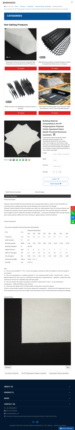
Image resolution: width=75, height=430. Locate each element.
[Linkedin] (37, 422)
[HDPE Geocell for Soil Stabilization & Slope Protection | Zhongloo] (20, 88)
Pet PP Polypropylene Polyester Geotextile (34, 373)
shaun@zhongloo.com (12, 413)
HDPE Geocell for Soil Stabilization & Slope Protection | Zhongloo (20, 107)
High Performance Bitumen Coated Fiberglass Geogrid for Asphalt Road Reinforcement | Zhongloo (54, 63)
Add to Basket (54, 184)
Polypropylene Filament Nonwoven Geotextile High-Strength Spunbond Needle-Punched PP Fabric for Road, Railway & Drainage (20, 63)
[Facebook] (33, 422)
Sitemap (50, 425)
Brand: (37, 192)
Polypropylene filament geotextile (59, 373)
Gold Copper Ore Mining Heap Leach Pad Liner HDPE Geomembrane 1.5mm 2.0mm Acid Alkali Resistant (54, 107)
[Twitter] (41, 422)
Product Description (11, 196)
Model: (7, 192)
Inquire (54, 179)
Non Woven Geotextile (11, 373)
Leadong (63, 425)
